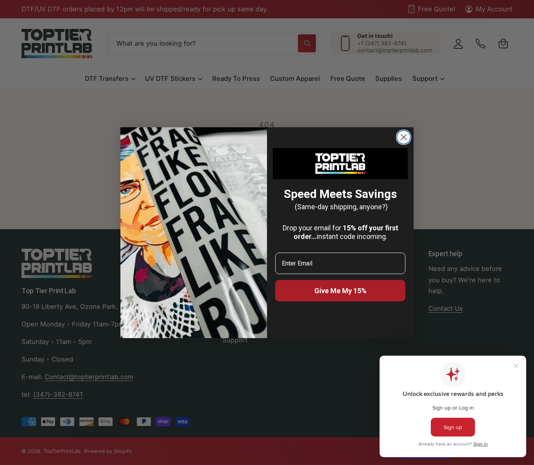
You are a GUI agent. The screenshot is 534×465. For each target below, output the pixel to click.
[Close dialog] (403, 137)
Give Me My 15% (340, 291)
